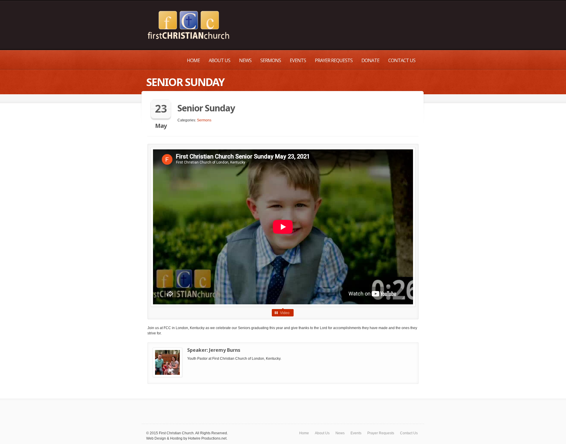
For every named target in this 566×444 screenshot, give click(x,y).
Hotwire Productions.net (207, 438)
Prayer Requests (334, 60)
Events (298, 60)
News (245, 60)
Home (193, 60)
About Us (219, 60)
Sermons (270, 60)
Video (284, 313)
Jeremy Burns (224, 350)
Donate (370, 60)
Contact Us (401, 60)
